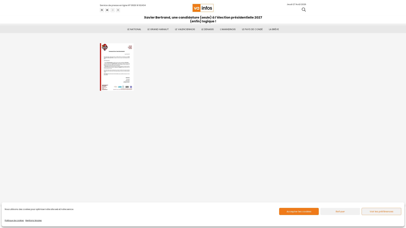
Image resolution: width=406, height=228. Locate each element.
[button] (303, 9)
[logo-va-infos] (203, 8)
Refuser (340, 211)
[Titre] (102, 10)
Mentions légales (33, 220)
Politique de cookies (14, 220)
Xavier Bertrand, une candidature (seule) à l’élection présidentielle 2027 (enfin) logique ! (203, 19)
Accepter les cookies (299, 211)
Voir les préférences (381, 211)
